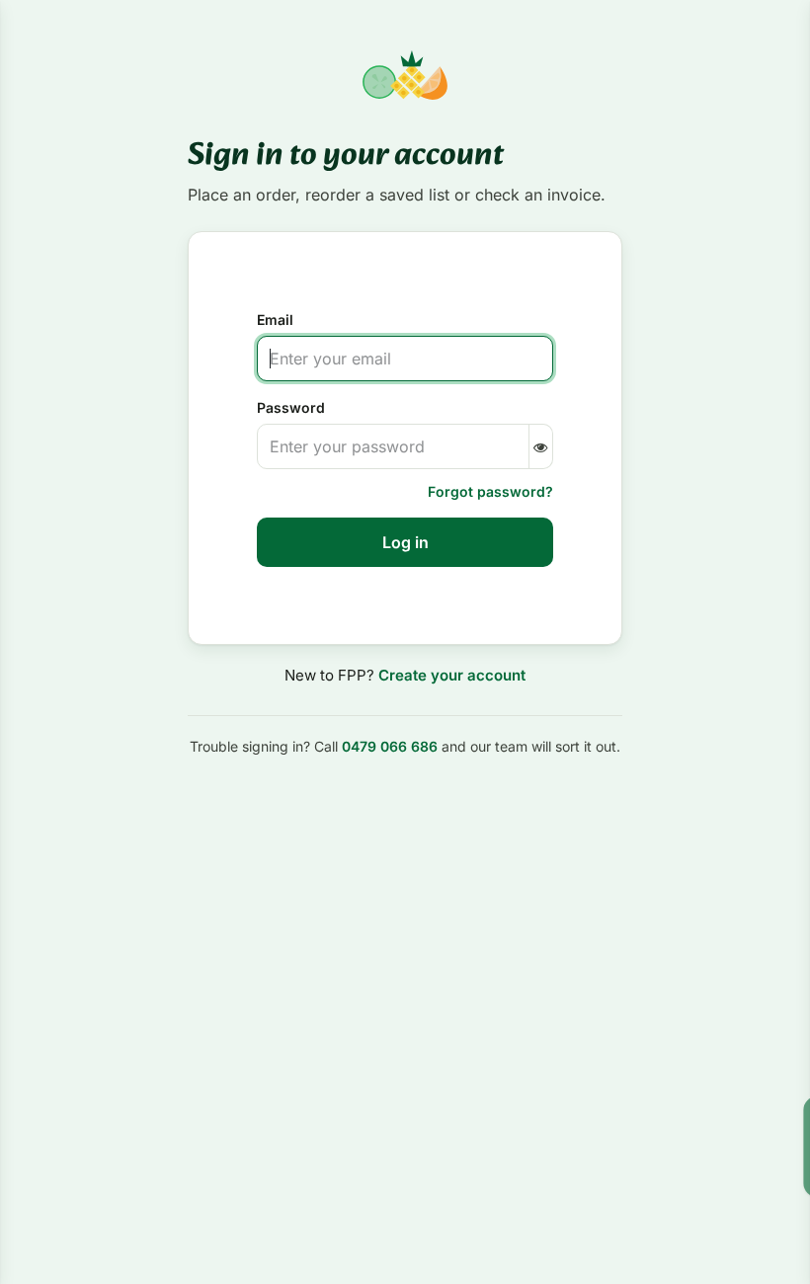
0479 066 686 (390, 746)
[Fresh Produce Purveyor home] (404, 75)
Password (291, 407)
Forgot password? (490, 491)
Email (275, 319)
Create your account (452, 675)
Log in (405, 542)
